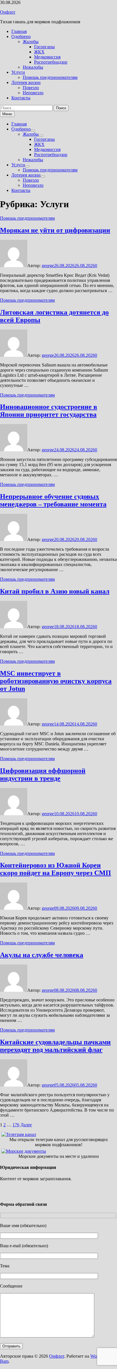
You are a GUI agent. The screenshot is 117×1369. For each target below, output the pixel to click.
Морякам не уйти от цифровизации (55, 230)
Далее (26, 1124)
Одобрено (21, 36)
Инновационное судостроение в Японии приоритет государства (48, 410)
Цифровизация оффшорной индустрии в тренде (42, 774)
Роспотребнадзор (50, 62)
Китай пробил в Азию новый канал (54, 591)
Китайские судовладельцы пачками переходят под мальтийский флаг (55, 1045)
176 (15, 1124)
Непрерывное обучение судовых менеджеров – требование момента (53, 500)
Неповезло (33, 92)
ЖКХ (39, 51)
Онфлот (7, 12)
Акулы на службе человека (41, 955)
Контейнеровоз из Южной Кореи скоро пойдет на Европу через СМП (55, 869)
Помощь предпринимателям (50, 77)
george (48, 265)
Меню (7, 114)
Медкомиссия (47, 56)
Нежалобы (33, 67)
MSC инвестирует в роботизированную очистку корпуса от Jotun (56, 681)
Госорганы (44, 46)
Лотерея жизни (26, 82)
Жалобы (31, 41)
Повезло (31, 87)
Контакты (20, 97)
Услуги (18, 72)
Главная (19, 31)
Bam (4, 1361)
